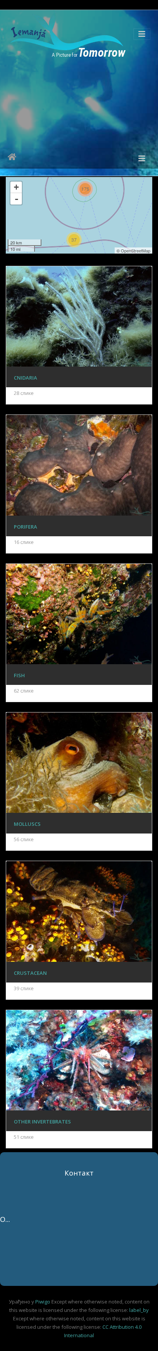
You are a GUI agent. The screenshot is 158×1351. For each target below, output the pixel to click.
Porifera (25, 526)
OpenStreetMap (135, 250)
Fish (19, 675)
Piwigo (42, 1301)
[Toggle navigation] (141, 34)
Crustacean (30, 972)
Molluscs (27, 823)
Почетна (12, 158)
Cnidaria (25, 377)
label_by (139, 1310)
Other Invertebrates (42, 1121)
